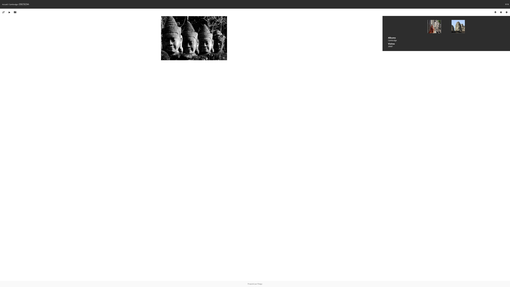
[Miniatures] (495, 12)
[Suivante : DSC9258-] (506, 12)
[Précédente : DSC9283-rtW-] (501, 12)
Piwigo (260, 284)
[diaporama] (9, 12)
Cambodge (13, 4)
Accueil (5, 4)
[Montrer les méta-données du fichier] (15, 12)
